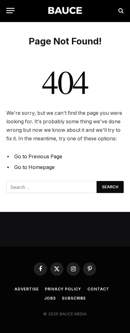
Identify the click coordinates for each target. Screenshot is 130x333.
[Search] (120, 10)
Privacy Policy (63, 289)
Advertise (27, 289)
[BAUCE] (65, 10)
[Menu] (10, 10)
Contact (98, 289)
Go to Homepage (34, 167)
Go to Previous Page (38, 157)
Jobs (50, 298)
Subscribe (74, 298)
